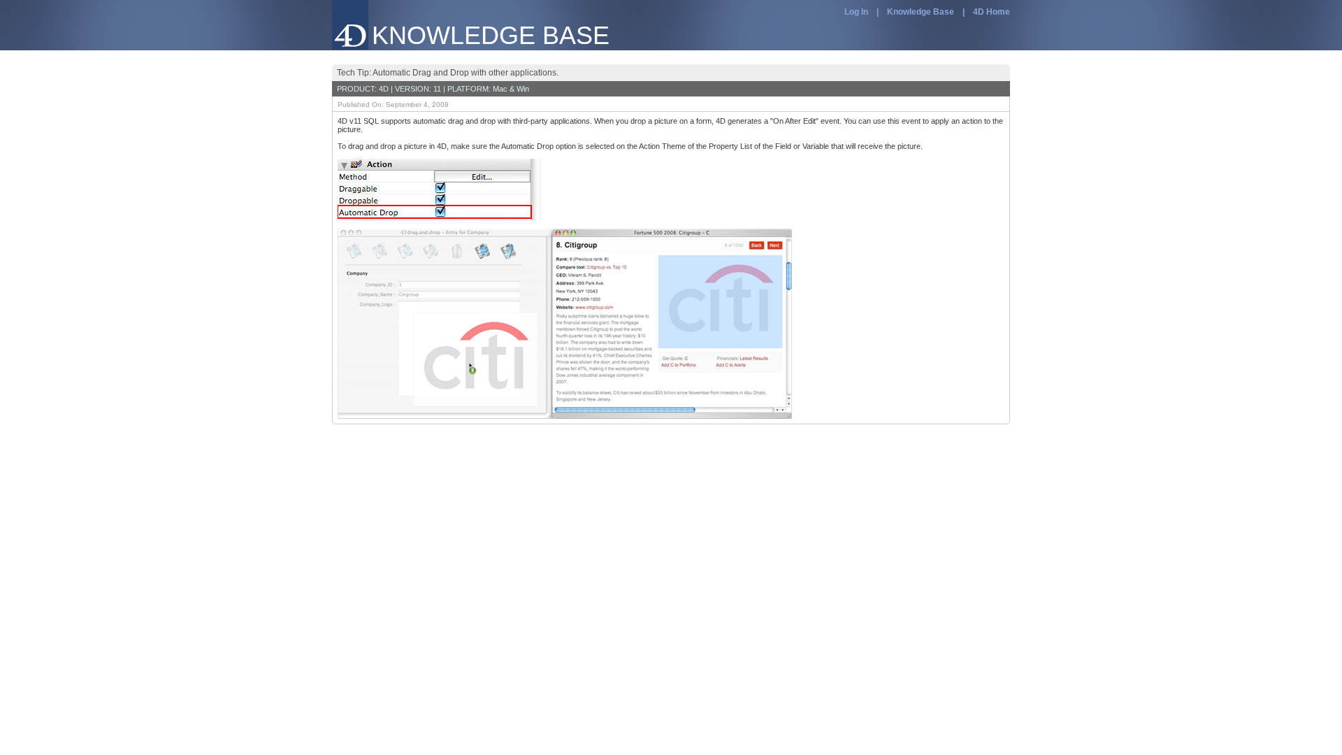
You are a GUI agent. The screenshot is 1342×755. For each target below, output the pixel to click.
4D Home (991, 12)
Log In (856, 12)
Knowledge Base (920, 12)
